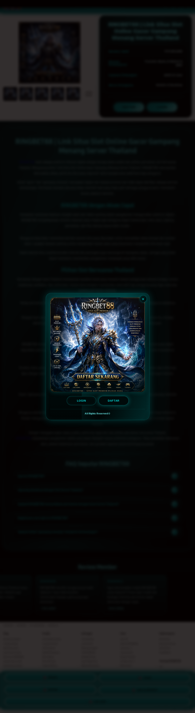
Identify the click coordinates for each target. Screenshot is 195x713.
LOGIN (81, 400)
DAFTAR (113, 400)
